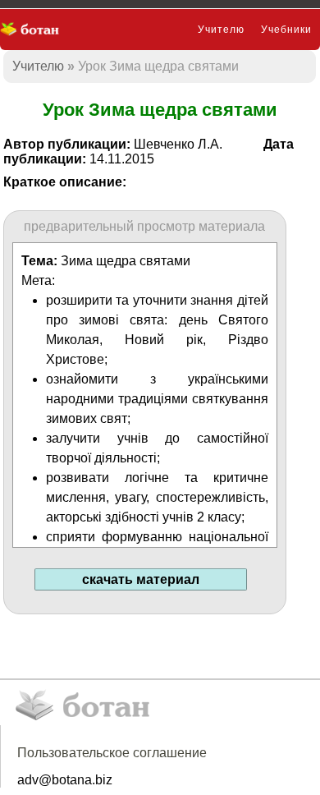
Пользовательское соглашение (112, 753)
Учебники (286, 29)
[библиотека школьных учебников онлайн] (35, 29)
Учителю (221, 29)
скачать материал (140, 579)
